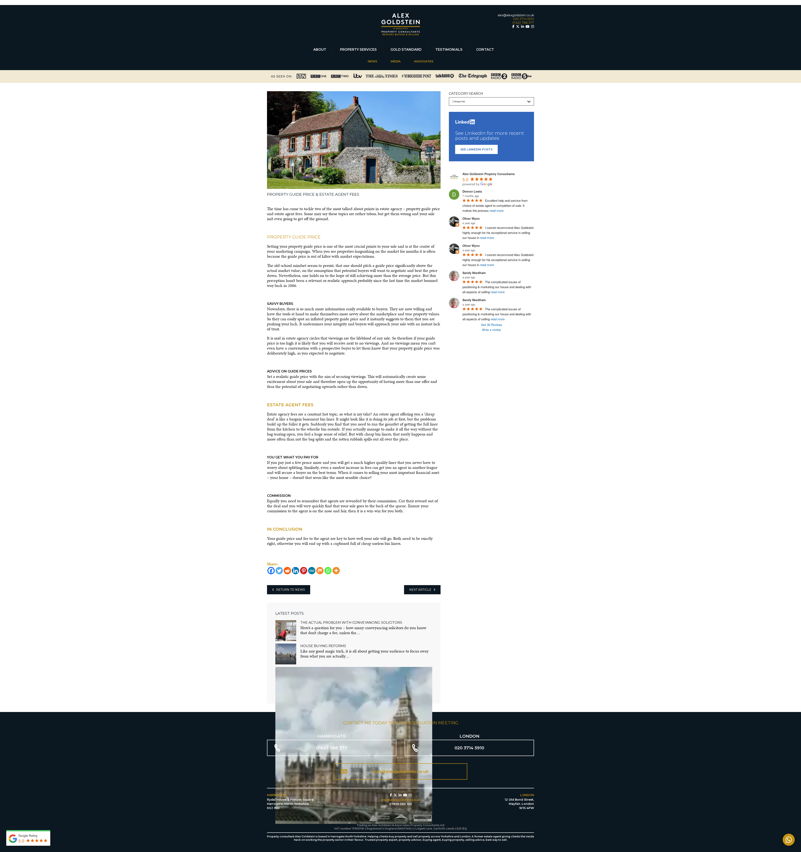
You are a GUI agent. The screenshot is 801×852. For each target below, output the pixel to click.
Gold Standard (406, 50)
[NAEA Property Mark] (423, 819)
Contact (485, 50)
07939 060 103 (400, 804)
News (372, 61)
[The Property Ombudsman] (379, 819)
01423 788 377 (523, 23)
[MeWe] (311, 570)
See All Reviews (491, 325)
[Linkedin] (295, 570)
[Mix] (320, 570)
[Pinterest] (303, 570)
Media (395, 61)
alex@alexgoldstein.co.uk (516, 15)
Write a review (491, 330)
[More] (336, 570)
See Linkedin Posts (476, 149)
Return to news (290, 590)
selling (374, 472)
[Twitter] (279, 570)
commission (387, 501)
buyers (363, 270)
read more (497, 210)
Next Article (420, 590)
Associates (423, 61)
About (319, 50)
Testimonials (448, 50)
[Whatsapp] (328, 570)
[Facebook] (271, 570)
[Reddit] (287, 570)
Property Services (358, 50)
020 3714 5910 (523, 19)
